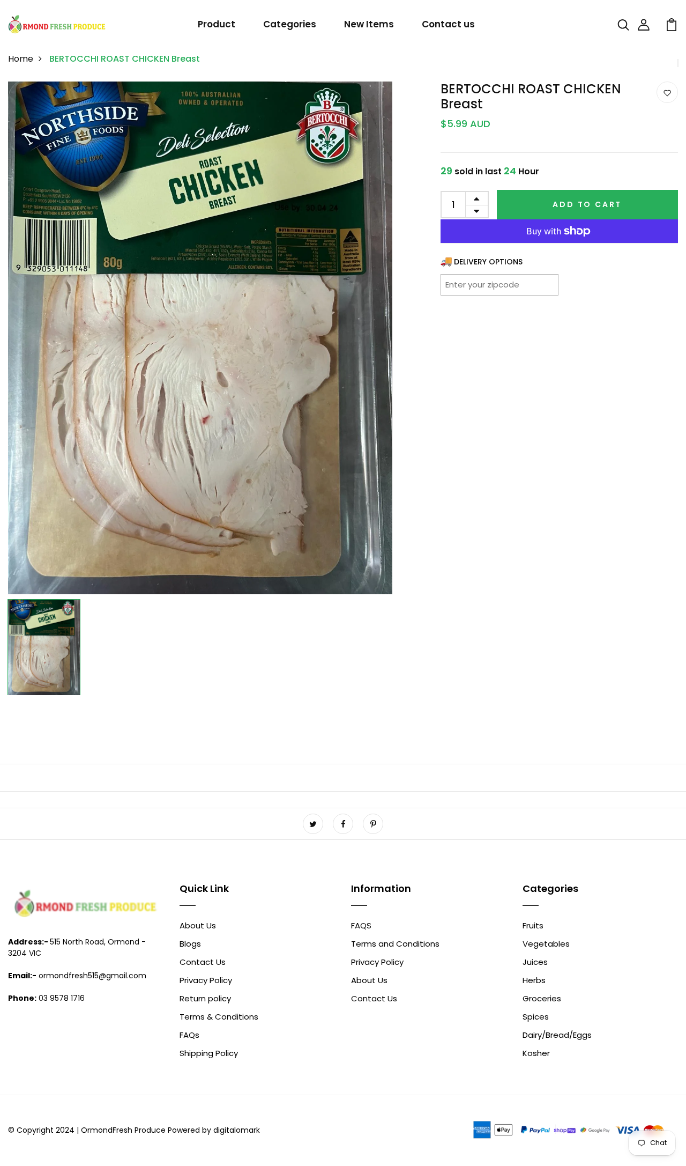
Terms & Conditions (219, 1016)
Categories (289, 24)
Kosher (536, 1053)
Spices (536, 1016)
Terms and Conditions (395, 943)
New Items (369, 24)
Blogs (190, 943)
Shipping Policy (209, 1053)
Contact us (448, 24)
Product (216, 24)
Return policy (205, 998)
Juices (535, 962)
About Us (198, 925)
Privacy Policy (206, 980)
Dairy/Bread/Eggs (557, 1034)
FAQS (361, 925)
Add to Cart (587, 204)
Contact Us (203, 962)
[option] (200, 338)
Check (537, 284)
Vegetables (546, 943)
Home (20, 59)
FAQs (189, 1034)
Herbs (534, 980)
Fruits (533, 925)
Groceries (542, 998)
